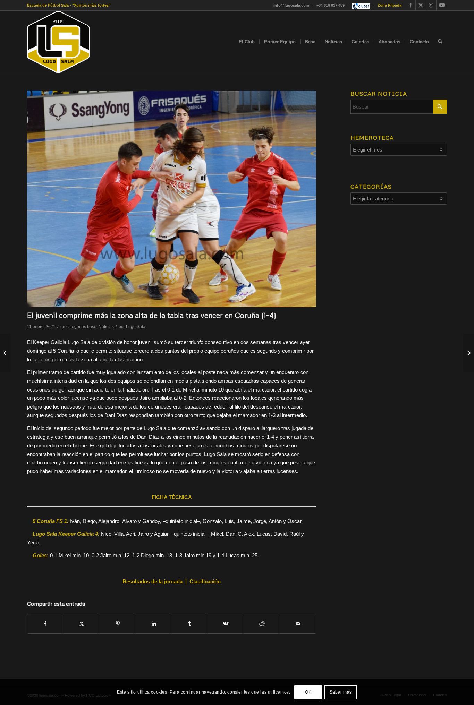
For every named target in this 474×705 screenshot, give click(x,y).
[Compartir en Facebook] (45, 623)
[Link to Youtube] (442, 5)
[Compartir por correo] (298, 623)
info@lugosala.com (291, 5)
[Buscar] (440, 42)
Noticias (106, 326)
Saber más (341, 691)
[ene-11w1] (171, 199)
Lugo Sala (135, 326)
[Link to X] (421, 5)
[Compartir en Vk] (226, 623)
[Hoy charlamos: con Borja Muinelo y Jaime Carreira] (468, 353)
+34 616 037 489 (330, 5)
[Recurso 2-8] (58, 42)
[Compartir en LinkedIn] (154, 623)
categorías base (81, 326)
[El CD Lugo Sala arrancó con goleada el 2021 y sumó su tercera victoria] (5, 353)
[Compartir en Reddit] (262, 623)
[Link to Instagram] (431, 5)
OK (308, 691)
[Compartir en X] (82, 623)
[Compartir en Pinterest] (118, 623)
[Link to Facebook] (410, 5)
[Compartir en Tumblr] (190, 623)
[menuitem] (291, 5)
